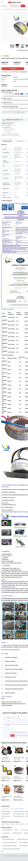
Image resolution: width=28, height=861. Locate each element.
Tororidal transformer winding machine (19, 811)
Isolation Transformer (17, 833)
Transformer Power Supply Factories (9, 842)
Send (12, 735)
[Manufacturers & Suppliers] (14, 2)
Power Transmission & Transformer (20, 9)
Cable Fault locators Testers (18, 813)
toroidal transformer (5, 816)
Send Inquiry (13, 68)
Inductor (16, 830)
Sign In (3, 135)
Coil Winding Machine (5, 813)
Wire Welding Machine (5, 811)
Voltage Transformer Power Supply (9, 845)
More (2, 851)
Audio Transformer (6, 833)
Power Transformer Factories (8, 839)
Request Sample (23, 71)
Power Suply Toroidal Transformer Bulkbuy (10, 848)
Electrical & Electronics (9, 9)
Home (2, 9)
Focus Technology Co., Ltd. (16, 855)
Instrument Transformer (7, 830)
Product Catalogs (19, 808)
